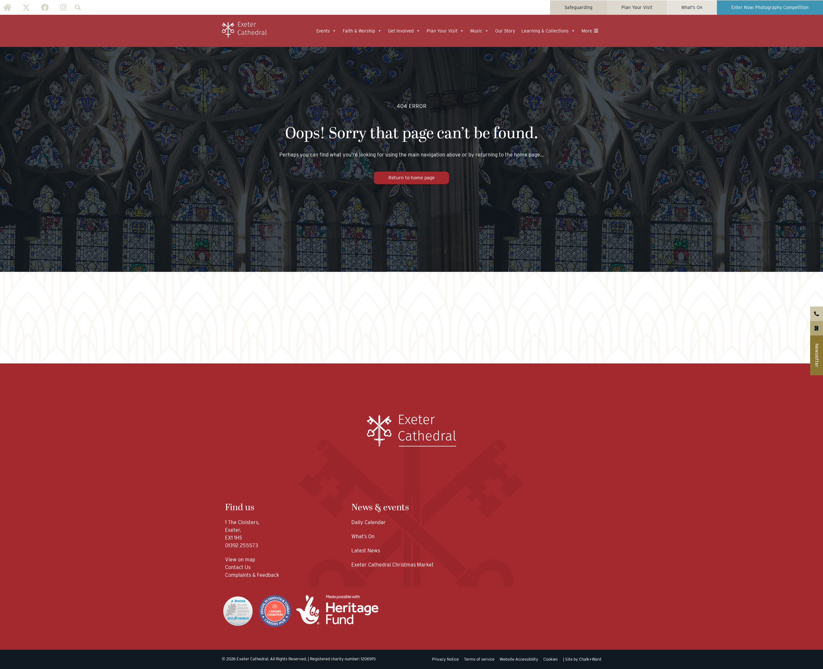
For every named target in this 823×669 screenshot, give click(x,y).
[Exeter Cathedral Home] (244, 30)
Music (476, 30)
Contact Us (238, 567)
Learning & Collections (545, 30)
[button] (77, 7)
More (587, 30)
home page (527, 155)
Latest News (365, 551)
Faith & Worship (359, 30)
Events (323, 30)
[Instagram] (63, 7)
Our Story (505, 30)
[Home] (7, 7)
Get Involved (401, 30)
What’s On (363, 536)
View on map (240, 560)
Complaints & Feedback (252, 575)
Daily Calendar (368, 522)
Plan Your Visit (442, 30)
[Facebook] (44, 7)
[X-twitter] (26, 7)
